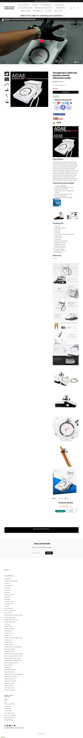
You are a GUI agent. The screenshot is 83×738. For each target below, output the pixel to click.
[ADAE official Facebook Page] (66, 114)
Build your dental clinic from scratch (12, 658)
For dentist (35, 5)
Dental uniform (7, 667)
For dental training (59, 5)
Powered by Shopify (41, 733)
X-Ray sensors (7, 597)
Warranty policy (7, 706)
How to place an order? (9, 713)
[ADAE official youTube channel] (66, 118)
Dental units (6, 583)
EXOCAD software (8, 642)
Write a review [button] (60, 511)
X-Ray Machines (7, 587)
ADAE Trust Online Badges (10, 715)
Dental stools (7, 592)
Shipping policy (7, 708)
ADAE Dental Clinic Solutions (10, 676)
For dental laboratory (46, 5)
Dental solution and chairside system (44, 8)
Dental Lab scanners (8, 644)
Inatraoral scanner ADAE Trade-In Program (13, 637)
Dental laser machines (9, 601)
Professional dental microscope (11, 619)
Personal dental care (38, 11)
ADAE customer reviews (9, 704)
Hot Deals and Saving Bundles (25, 8)
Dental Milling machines (9, 651)
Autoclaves (6, 606)
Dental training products (9, 672)
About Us (6, 699)
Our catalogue (48, 11)
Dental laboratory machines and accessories (13, 653)
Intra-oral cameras (8, 612)
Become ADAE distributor (9, 717)
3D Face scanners (8, 640)
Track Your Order (8, 710)
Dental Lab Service (60, 8)
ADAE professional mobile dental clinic (12, 660)
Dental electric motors (9, 683)
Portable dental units (8, 585)
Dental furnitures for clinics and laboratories (14, 674)
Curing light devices (8, 603)
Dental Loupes (7, 590)
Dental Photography (8, 665)
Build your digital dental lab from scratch (13, 656)
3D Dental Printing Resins (9, 649)
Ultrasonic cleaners (8, 626)
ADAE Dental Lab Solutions (10, 681)
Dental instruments (8, 631)
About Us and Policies (23, 5)
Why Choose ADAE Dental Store (41, 529)
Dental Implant (7, 599)
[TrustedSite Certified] (56, 96)
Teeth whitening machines (9, 617)
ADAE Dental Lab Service (9, 678)
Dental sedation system (9, 688)
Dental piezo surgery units (10, 610)
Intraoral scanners (8, 635)
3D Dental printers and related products (13, 647)
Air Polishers (7, 624)
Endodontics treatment (9, 594)
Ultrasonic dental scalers (9, 622)
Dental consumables (25, 11)
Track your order (58, 11)
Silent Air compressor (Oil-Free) (11, 663)
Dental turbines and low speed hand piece (13, 615)
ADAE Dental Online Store (9, 8)
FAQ (5, 701)
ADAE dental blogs (8, 719)
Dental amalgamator (8, 608)
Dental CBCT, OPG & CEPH (10, 669)
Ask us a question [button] (71, 510)
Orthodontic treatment (9, 628)
